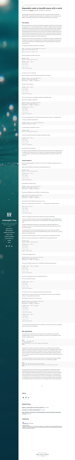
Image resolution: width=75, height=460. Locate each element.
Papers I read (9, 234)
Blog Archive (9, 228)
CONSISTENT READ (47, 219)
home (23, 6)
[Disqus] (42, 435)
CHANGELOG (46, 454)
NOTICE (41, 454)
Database (31, 10)
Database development (9, 232)
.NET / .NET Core (9, 238)
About (9, 242)
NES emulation (9, 230)
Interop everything (9, 236)
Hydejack (42, 455)
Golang (9, 240)
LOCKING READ (57, 219)
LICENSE (37, 454)
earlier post (25, 26)
